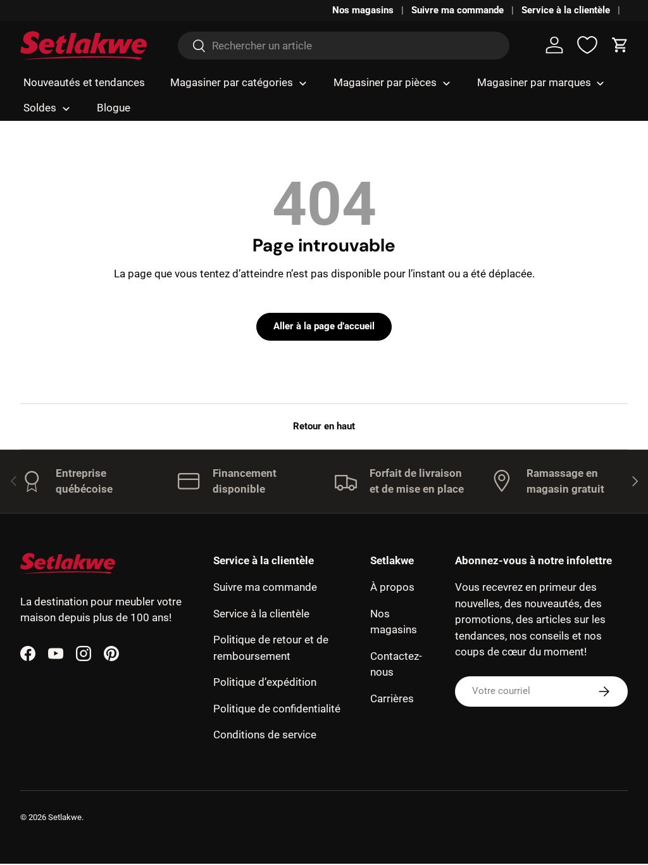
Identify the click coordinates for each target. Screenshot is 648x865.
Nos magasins (363, 10)
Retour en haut (324, 426)
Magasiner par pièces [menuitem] (385, 82)
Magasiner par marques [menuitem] (534, 82)
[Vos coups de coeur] (587, 45)
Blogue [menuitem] (113, 107)
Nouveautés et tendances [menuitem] (84, 82)
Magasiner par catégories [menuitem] (231, 82)
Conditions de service (264, 734)
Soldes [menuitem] (39, 107)
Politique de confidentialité (276, 708)
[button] (620, 45)
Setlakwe (65, 817)
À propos (392, 587)
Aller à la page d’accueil (324, 326)
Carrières (392, 698)
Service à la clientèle (565, 10)
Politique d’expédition (264, 682)
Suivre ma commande (457, 10)
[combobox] (343, 46)
